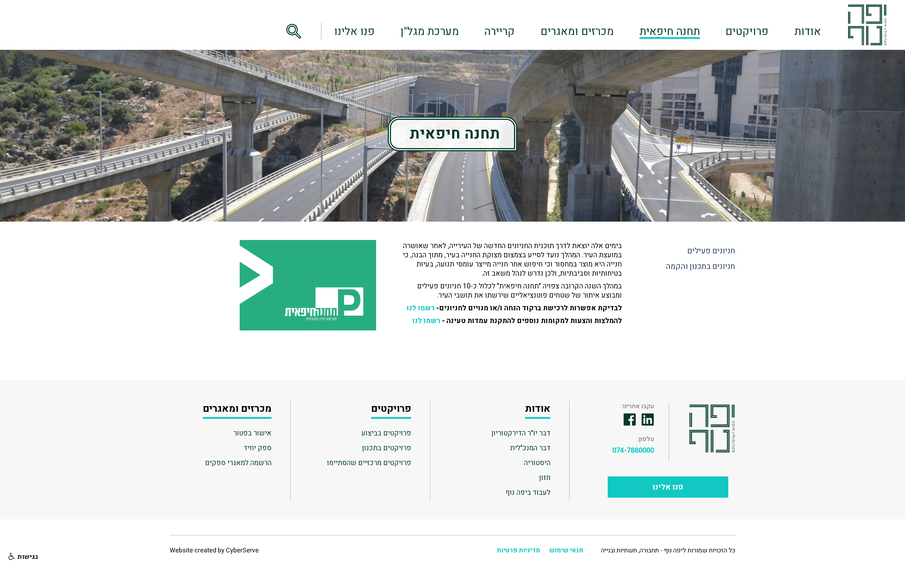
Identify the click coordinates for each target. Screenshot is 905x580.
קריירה (499, 32)
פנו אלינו (354, 32)
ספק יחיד (258, 448)
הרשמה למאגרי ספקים (238, 463)
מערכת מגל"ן (430, 32)
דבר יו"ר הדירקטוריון (520, 433)
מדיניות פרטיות (518, 550)
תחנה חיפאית (670, 32)
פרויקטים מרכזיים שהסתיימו (369, 463)
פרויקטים (747, 32)
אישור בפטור (252, 433)
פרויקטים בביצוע (386, 433)
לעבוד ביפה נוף (528, 492)
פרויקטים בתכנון (386, 448)
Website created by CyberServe (214, 550)
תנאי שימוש (566, 550)
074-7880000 (633, 450)
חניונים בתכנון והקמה (700, 266)
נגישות (26, 556)
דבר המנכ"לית (530, 448)
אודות (807, 32)
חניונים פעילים (711, 251)
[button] (299, 31)
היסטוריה (537, 463)
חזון (544, 477)
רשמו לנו (420, 308)
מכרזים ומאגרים (577, 32)
